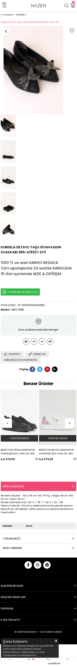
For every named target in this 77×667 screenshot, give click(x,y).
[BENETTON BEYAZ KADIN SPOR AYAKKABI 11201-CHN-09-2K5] (57, 417)
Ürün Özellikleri (13, 486)
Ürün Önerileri (12, 548)
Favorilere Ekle (36, 459)
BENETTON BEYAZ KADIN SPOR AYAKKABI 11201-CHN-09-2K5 (56, 451)
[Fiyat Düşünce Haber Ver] (42, 341)
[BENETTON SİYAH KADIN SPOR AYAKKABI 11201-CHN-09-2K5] (19, 417)
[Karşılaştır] (34, 341)
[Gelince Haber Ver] (50, 341)
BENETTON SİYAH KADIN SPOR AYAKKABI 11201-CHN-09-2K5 (18, 451)
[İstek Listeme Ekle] (26, 341)
